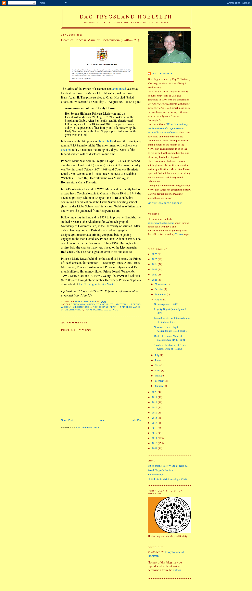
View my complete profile (165, 203)
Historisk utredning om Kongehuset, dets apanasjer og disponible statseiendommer (168, 128)
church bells (105, 141)
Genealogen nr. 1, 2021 (166, 304)
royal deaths (93, 310)
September (161, 294)
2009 (155, 448)
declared (66, 149)
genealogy (78, 304)
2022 (155, 274)
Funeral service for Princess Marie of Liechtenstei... (172, 320)
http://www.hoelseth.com (161, 223)
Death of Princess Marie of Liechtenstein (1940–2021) (170, 338)
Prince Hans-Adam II (105, 307)
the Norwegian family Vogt (96, 284)
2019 (155, 397)
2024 (155, 264)
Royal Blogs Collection (160, 470)
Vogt (116, 310)
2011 (155, 438)
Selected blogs (155, 474)
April (158, 370)
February (160, 380)
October (159, 289)
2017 (155, 407)
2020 (155, 392)
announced (119, 89)
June (157, 360)
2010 (155, 443)
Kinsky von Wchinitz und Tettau (107, 304)
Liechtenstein (82, 307)
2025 (155, 259)
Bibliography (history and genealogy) (168, 465)
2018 (155, 402)
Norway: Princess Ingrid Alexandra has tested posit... (170, 329)
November (161, 284)
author (177, 570)
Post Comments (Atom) (88, 427)
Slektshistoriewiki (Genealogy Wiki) (167, 479)
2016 (155, 412)
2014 (155, 422)
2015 (155, 417)
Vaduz (107, 310)
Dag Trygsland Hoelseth (126, 16)
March (158, 375)
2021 (155, 279)
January (159, 386)
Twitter (179, 234)
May (157, 365)
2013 (155, 428)
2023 (155, 269)
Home (102, 420)
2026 (155, 254)
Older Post (136, 420)
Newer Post (67, 420)
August (159, 299)
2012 (155, 433)
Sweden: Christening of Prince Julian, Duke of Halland (170, 347)
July (157, 355)
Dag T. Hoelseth (162, 73)
